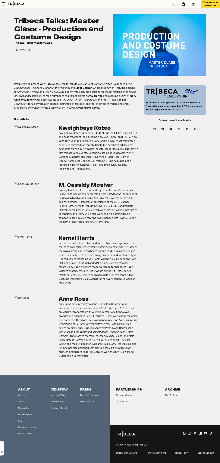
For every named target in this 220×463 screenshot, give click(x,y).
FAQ (20, 420)
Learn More (174, 109)
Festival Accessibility (28, 427)
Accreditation (57, 401)
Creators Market (59, 408)
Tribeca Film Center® (126, 452)
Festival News (25, 414)
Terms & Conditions (156, 452)
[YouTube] (170, 128)
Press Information (89, 395)
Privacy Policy (181, 452)
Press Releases (87, 401)
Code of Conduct (205, 452)
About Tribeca (25, 433)
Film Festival (171, 395)
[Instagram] (154, 128)
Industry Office (58, 395)
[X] (195, 128)
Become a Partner (125, 395)
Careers (22, 395)
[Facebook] (162, 128)
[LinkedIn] (187, 128)
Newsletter (23, 408)
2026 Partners (123, 401)
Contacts (22, 401)
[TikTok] (179, 128)
